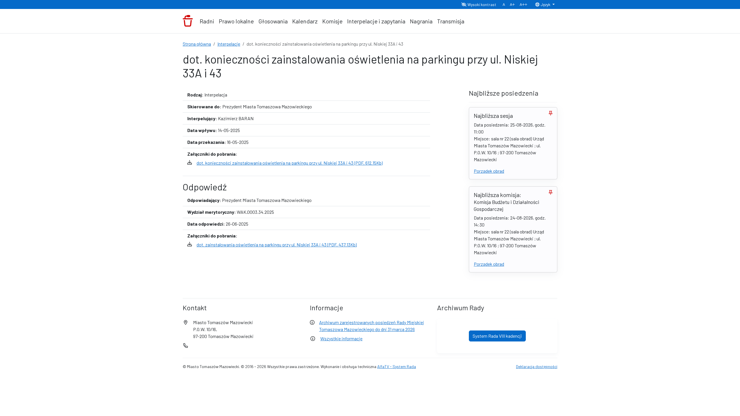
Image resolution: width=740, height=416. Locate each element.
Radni (207, 21)
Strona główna (197, 44)
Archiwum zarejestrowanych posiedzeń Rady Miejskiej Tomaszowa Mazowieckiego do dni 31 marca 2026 (371, 326)
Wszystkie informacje (341, 338)
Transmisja (450, 21)
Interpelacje (228, 44)
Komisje (332, 21)
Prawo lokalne (236, 21)
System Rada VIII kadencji (497, 336)
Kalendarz (305, 21)
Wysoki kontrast (481, 4)
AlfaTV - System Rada (396, 366)
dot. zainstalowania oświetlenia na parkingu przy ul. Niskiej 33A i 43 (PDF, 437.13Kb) (277, 244)
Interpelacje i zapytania (376, 21)
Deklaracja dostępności (536, 366)
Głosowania (273, 21)
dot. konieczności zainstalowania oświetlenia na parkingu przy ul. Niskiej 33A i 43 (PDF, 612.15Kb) (290, 163)
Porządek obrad (489, 171)
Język (545, 4)
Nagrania (421, 21)
